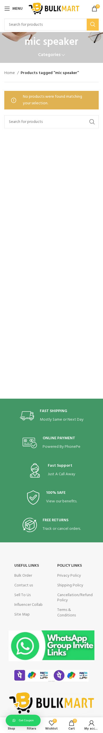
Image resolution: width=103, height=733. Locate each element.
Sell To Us (22, 595)
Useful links (26, 565)
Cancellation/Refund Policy (73, 598)
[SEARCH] (93, 25)
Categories (49, 55)
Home (10, 73)
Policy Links (69, 565)
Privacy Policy (69, 575)
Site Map (22, 614)
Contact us (23, 585)
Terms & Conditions (66, 612)
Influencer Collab (28, 605)
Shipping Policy (70, 585)
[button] (23, 720)
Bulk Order (23, 575)
